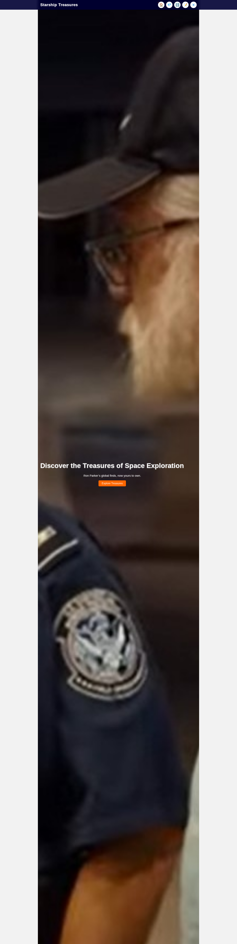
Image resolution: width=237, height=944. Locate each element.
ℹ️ (177, 5)
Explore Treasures (112, 483)
